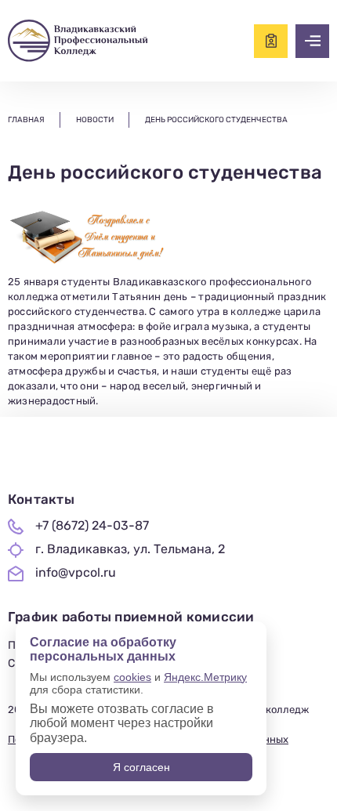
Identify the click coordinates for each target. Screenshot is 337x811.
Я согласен (141, 767)
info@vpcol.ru (75, 573)
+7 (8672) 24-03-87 (92, 526)
